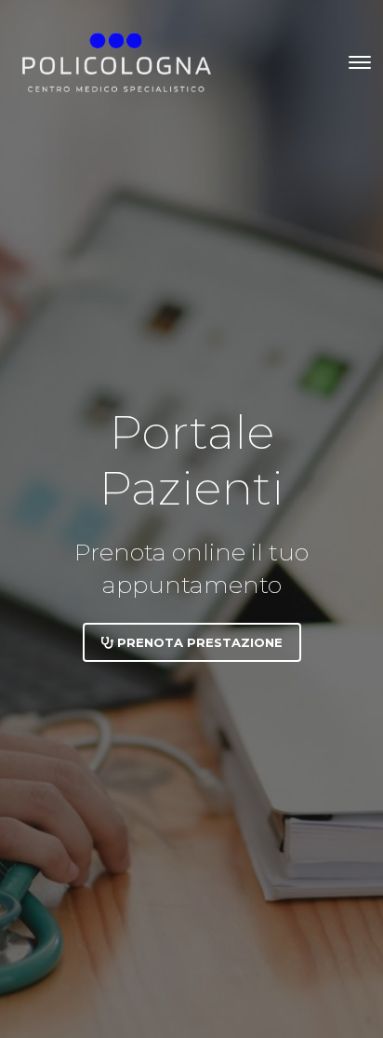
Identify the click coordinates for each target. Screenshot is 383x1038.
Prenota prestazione (198, 642)
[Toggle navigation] (360, 62)
